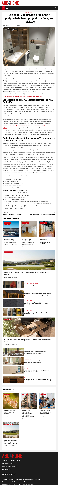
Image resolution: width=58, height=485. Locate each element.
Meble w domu (7, 319)
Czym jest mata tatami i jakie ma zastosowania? (42, 213)
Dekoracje (7, 394)
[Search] (56, 8)
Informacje (7, 224)
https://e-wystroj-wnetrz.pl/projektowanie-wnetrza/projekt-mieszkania (22, 96)
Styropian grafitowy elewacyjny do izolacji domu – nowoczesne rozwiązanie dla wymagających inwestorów (37, 303)
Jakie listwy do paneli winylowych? (12, 213)
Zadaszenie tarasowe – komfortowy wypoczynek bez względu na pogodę (11, 442)
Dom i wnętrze (28, 12)
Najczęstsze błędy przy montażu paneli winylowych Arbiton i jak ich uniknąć (29, 241)
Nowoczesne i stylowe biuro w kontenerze (35, 285)
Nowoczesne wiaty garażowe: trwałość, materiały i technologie (10, 241)
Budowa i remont (8, 252)
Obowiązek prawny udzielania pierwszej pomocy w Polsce (45, 412)
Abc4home (6, 25)
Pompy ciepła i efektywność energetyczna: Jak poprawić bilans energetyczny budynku (28, 413)
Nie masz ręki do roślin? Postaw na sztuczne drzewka (10, 412)
